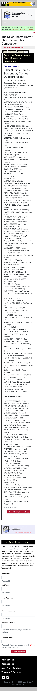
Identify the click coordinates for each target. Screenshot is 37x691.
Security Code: (7, 638)
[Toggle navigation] (5, 23)
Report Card (12, 51)
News (26, 51)
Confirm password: (8, 622)
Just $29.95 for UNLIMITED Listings (22, 29)
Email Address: (7, 598)
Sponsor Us (7, 664)
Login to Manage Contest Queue (13, 47)
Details (5, 51)
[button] (28, 15)
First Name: (5, 574)
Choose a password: (9, 611)
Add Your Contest (11, 668)
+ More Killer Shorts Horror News (18, 512)
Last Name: (5, 585)
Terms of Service (11, 672)
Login (33, 32)
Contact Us (7, 660)
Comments (20, 51)
